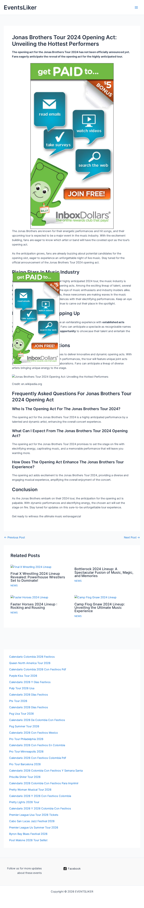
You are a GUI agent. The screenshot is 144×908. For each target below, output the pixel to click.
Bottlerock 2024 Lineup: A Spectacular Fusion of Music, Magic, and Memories (103, 572)
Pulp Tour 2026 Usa (21, 688)
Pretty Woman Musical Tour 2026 (30, 789)
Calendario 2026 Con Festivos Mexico (33, 732)
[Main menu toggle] (136, 7)
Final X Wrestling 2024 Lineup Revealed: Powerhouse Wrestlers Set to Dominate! (37, 576)
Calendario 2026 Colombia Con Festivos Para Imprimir (43, 783)
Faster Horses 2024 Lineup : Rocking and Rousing (33, 606)
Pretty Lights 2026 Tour (24, 802)
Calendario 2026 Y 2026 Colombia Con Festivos (40, 808)
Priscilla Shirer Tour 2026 (24, 777)
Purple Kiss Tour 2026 (23, 675)
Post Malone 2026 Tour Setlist (28, 840)
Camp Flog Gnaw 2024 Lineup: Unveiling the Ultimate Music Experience (99, 607)
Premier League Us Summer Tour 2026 (33, 827)
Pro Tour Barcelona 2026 (25, 764)
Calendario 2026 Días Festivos (28, 694)
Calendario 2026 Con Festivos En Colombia (37, 745)
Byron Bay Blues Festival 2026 (28, 834)
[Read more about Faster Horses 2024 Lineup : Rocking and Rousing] (29, 597)
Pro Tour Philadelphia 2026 (26, 739)
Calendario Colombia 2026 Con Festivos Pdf (37, 669)
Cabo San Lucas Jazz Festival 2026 (32, 821)
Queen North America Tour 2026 (29, 663)
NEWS (14, 585)
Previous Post (14, 537)
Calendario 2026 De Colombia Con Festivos (37, 720)
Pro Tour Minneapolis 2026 (26, 751)
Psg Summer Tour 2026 (24, 726)
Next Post (132, 537)
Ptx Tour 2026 (18, 701)
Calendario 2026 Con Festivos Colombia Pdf (37, 758)
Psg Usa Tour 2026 (21, 713)
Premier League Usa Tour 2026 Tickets (33, 815)
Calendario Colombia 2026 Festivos (32, 656)
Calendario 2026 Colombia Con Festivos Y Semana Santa (46, 770)
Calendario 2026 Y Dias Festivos (30, 682)
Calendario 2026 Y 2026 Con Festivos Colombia (40, 796)
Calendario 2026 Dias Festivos (28, 707)
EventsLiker (20, 7)
